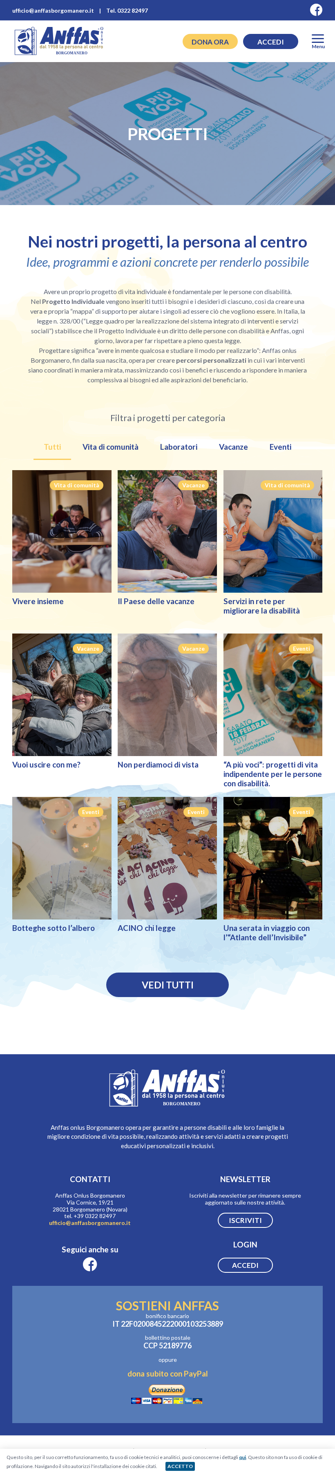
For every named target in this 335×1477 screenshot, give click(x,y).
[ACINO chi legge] (167, 858)
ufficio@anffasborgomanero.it (90, 1222)
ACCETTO (180, 1466)
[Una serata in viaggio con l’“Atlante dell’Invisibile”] (273, 858)
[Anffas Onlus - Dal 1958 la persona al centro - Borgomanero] (59, 54)
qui (242, 1457)
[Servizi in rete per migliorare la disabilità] (273, 531)
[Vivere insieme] (62, 531)
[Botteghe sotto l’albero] (62, 858)
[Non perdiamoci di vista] (167, 695)
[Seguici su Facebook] (316, 10)
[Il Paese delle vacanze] (167, 531)
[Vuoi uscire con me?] (62, 695)
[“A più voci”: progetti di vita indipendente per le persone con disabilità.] (273, 695)
